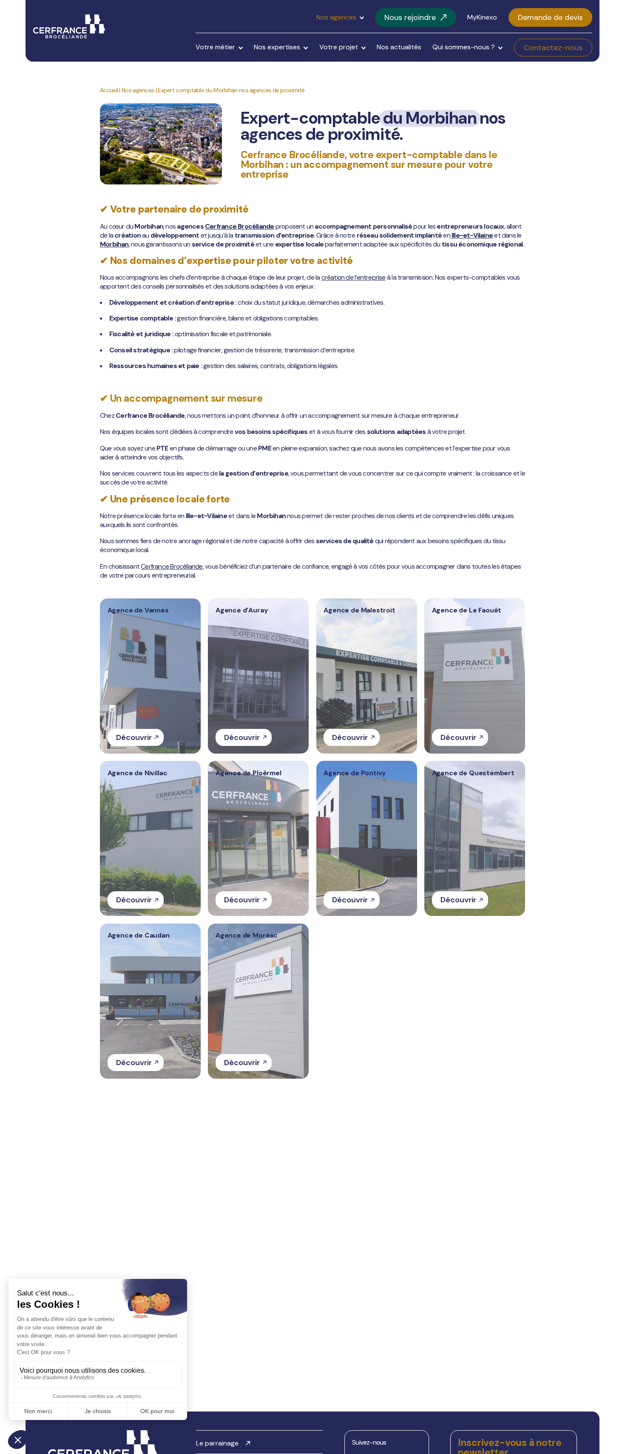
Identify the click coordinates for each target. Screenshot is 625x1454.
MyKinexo (482, 17)
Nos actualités (399, 47)
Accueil (109, 90)
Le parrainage (217, 1443)
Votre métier (215, 47)
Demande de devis (550, 17)
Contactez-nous (553, 48)
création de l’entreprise (353, 277)
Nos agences (336, 17)
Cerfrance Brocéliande (239, 226)
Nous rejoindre (410, 17)
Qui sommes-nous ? (463, 47)
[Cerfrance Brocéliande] (69, 26)
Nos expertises (277, 47)
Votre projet (338, 47)
